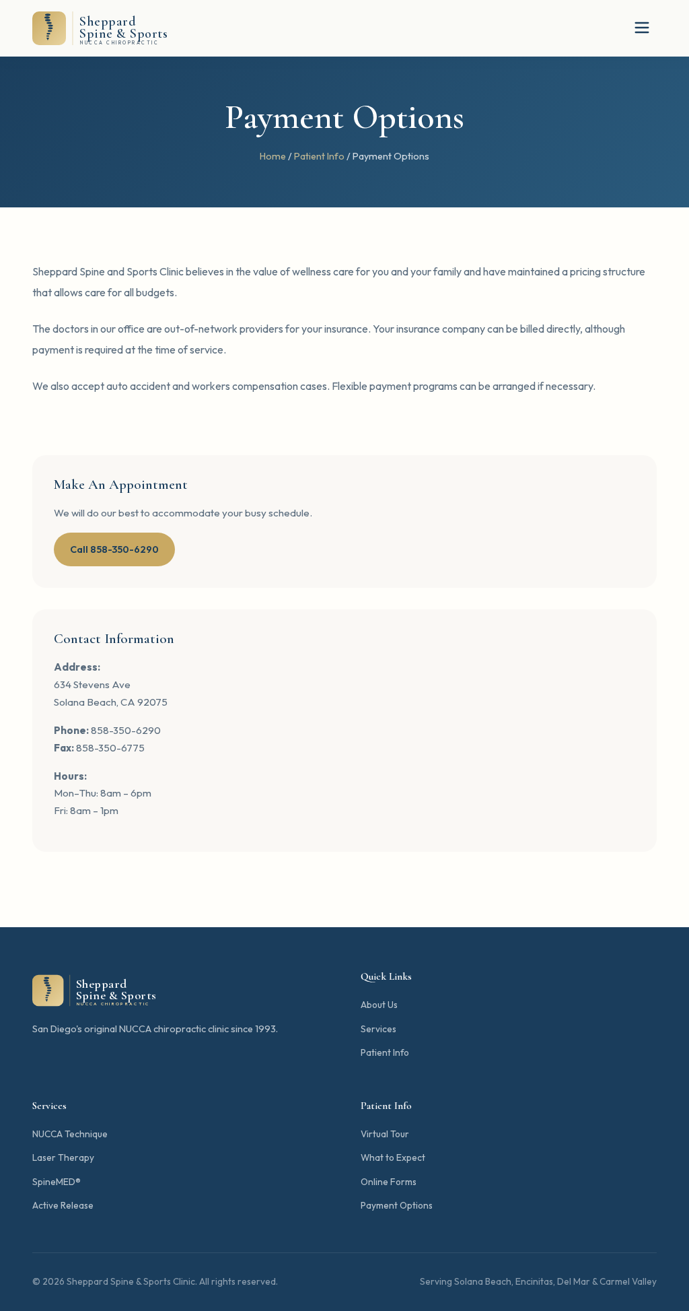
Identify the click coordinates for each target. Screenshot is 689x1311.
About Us (379, 1005)
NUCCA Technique (70, 1134)
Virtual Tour (385, 1134)
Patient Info (319, 156)
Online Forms (388, 1182)
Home (273, 156)
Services (378, 1029)
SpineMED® (56, 1182)
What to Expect (393, 1157)
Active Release (63, 1205)
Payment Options (397, 1205)
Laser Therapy (63, 1157)
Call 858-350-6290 (114, 549)
